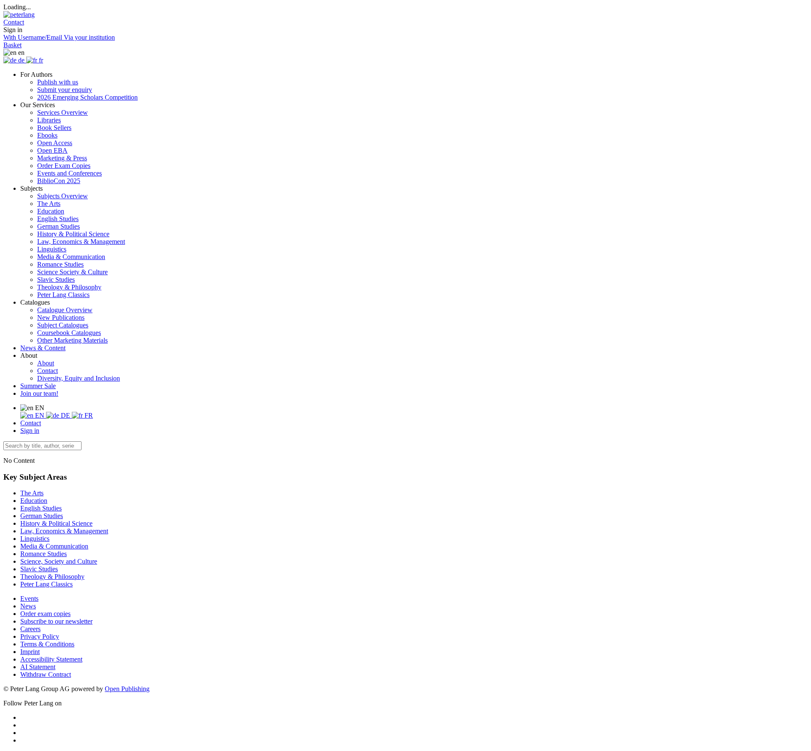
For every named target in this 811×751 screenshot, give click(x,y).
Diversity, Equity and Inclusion (78, 378)
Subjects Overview (62, 196)
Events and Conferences (69, 173)
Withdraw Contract (45, 674)
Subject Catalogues (62, 325)
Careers (30, 628)
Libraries (49, 120)
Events (29, 598)
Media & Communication (71, 256)
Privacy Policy (39, 636)
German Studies (58, 226)
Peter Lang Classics (63, 294)
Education (50, 211)
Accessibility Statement (51, 659)
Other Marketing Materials (72, 340)
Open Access (54, 142)
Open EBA (52, 150)
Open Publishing (127, 688)
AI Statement (37, 666)
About (45, 363)
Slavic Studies (56, 279)
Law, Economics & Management (81, 241)
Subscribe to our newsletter (56, 621)
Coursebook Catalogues (69, 332)
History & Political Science (73, 234)
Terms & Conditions (47, 644)
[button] (13, 22)
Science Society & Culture (72, 272)
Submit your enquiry (64, 89)
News (28, 606)
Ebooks (47, 135)
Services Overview (62, 112)
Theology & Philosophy (69, 287)
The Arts (48, 203)
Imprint (30, 651)
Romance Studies (60, 264)
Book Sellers (54, 127)
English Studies (58, 218)
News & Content (42, 347)
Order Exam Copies (63, 165)
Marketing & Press (62, 158)
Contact (47, 370)
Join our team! (39, 393)
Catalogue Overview (65, 309)
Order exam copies (45, 613)
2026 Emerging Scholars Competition (87, 97)
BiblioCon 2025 (58, 180)
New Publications (60, 317)
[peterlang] (19, 14)
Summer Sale (38, 385)
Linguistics (51, 249)
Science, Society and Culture (58, 561)
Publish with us (57, 82)
